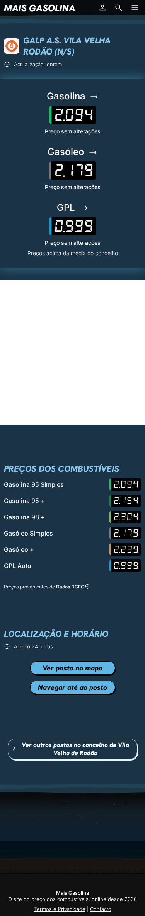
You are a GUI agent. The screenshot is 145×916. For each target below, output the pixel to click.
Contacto (100, 909)
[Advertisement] (72, 352)
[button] (102, 8)
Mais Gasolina (39, 8)
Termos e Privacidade (59, 909)
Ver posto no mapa (72, 668)
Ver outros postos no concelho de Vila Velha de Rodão (75, 749)
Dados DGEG (70, 587)
